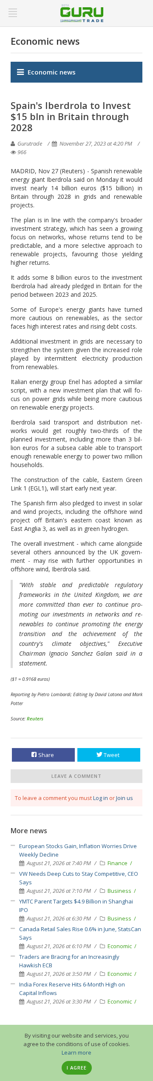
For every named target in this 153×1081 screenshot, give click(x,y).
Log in (100, 798)
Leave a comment (76, 776)
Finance (118, 863)
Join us (124, 798)
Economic (120, 946)
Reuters (35, 718)
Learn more (76, 1052)
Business (120, 891)
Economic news (52, 72)
